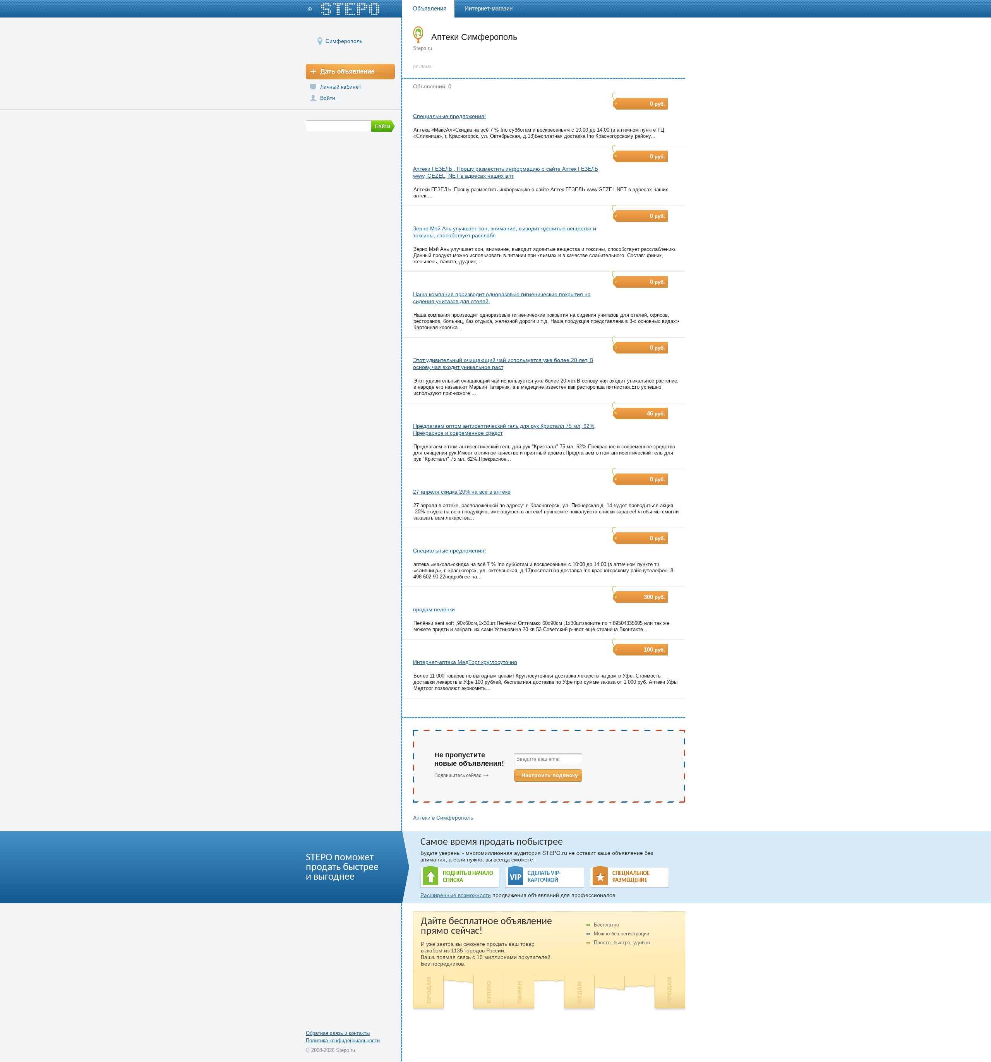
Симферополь (344, 41)
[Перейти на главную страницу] (344, 9)
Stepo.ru (422, 48)
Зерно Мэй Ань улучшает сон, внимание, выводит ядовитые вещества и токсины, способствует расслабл (504, 231)
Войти (327, 98)
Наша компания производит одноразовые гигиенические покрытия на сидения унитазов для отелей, (502, 297)
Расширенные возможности (455, 895)
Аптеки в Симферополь (443, 818)
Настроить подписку (549, 775)
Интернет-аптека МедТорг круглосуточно (465, 662)
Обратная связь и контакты (338, 1033)
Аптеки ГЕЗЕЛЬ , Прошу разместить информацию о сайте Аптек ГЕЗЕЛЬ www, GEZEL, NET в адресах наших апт (505, 172)
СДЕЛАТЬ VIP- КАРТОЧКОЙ (544, 877)
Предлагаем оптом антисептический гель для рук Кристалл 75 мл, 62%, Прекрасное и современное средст (504, 429)
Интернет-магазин (489, 8)
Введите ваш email (538, 759)
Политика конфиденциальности (343, 1040)
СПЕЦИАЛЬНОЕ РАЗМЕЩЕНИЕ (631, 877)
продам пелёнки (434, 609)
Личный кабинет (340, 87)
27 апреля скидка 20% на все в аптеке (462, 492)
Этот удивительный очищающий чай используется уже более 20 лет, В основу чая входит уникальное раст (503, 363)
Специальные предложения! (449, 116)
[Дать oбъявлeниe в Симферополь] (350, 71)
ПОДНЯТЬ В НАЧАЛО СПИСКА (468, 877)
